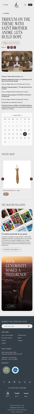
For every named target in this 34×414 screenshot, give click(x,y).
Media (19, 338)
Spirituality (7, 54)
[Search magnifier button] (25, 5)
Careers (4, 343)
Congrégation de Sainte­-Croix (17, 407)
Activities (5, 13)
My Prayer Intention (7, 338)
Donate (12, 306)
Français (20, 340)
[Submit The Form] (29, 326)
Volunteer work (22, 335)
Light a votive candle (7, 335)
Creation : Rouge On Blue (17, 411)
